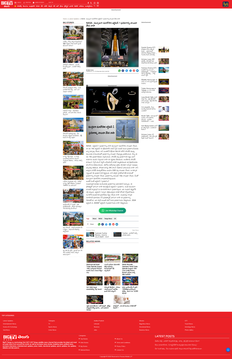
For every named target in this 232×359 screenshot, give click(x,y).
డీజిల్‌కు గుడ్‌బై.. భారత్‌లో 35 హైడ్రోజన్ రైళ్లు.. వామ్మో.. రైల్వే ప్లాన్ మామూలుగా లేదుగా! (177, 341)
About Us (119, 338)
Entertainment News (9, 323)
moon (94, 218)
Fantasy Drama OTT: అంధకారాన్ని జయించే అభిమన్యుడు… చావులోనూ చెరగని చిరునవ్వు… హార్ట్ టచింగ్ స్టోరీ (149, 71)
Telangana (51, 320)
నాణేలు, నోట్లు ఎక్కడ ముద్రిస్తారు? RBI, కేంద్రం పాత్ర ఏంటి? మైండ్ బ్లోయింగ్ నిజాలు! (72, 43)
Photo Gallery (189, 329)
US (115, 218)
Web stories (39, 2)
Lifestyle (96, 323)
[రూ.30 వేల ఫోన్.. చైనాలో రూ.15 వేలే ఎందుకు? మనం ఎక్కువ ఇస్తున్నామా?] (73, 242)
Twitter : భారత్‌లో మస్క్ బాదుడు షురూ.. (129, 234)
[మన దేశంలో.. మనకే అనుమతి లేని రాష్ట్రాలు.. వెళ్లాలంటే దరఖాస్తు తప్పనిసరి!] (73, 219)
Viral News (6, 329)
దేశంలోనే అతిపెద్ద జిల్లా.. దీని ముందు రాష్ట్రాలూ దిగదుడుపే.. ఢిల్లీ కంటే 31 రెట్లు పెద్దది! (72, 135)
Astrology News (190, 326)
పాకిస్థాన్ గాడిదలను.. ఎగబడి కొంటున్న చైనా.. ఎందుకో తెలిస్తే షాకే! (71, 66)
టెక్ (54, 6)
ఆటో (57, 6)
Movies (141, 320)
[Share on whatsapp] (119, 70)
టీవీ (42, 6)
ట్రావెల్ (71, 6)
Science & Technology (10, 326)
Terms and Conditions (123, 342)
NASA (100, 218)
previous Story (90, 230)
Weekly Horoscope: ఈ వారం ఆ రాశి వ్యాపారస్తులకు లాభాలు (149, 81)
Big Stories (83, 346)
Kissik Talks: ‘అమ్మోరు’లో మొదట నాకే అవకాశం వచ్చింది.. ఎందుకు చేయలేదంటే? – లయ (149, 118)
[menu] (97, 6)
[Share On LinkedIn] (130, 70)
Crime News (52, 329)
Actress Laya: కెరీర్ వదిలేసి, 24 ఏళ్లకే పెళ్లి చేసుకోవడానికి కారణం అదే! (149, 61)
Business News (144, 329)
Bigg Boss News (144, 323)
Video (19, 2)
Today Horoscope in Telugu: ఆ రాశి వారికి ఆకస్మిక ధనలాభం (148, 90)
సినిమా (38, 6)
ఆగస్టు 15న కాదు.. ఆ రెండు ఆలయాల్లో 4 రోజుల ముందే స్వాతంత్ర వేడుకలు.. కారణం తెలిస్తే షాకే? (72, 159)
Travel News (189, 323)
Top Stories (84, 338)
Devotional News (144, 326)
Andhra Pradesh (99, 320)
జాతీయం (81, 6)
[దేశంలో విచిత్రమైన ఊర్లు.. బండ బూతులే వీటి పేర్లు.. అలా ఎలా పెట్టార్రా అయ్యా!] (73, 79)
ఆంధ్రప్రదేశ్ (32, 6)
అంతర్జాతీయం (89, 6)
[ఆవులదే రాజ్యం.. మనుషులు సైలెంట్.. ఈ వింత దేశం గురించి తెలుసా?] (73, 102)
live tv (50, 2)
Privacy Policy (120, 346)
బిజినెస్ (76, 6)
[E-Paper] (226, 4)
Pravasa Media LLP (126, 356)
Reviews (96, 326)
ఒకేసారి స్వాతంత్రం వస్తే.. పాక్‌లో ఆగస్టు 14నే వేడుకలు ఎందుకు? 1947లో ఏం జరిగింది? (72, 183)
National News (85, 349)
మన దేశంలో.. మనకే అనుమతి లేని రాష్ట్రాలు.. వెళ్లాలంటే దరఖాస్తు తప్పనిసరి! (72, 229)
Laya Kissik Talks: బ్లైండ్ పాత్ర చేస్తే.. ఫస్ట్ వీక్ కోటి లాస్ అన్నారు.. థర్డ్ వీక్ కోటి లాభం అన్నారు (149, 99)
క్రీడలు (61, 6)
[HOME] (15, 6)
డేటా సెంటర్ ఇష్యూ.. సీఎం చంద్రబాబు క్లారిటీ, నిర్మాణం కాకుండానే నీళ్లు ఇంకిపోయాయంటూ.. (179, 348)
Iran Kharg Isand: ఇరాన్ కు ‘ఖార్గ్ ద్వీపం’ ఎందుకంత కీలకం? (149, 127)
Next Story (135, 230)
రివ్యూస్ (50, 6)
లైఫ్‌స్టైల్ (66, 6)
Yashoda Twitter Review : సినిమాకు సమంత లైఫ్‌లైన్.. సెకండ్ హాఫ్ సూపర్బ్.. (97, 235)
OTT (186, 320)
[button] (94, 6)
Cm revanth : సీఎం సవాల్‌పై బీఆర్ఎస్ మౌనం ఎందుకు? (148, 108)
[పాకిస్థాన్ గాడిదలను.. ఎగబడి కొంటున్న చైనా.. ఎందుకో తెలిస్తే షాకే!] (73, 56)
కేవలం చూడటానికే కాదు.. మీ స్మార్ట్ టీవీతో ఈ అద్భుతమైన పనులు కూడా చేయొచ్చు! (176, 344)
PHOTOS (28, 2)
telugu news (108, 218)
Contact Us (120, 349)
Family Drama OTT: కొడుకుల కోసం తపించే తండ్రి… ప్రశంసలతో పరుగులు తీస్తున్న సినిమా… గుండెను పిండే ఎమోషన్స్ (149, 51)
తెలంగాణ (25, 6)
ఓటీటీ (45, 6)
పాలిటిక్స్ (19, 6)
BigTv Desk (91, 70)
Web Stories (84, 342)
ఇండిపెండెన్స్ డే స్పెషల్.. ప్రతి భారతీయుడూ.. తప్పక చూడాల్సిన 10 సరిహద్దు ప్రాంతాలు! (72, 206)
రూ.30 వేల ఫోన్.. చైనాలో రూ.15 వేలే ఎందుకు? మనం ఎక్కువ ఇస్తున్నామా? (72, 252)
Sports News (52, 326)
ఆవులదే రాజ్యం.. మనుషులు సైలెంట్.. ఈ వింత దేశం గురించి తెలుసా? (72, 112)
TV (49, 323)
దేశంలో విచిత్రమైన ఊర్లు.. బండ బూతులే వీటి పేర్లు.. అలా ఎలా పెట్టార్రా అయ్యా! (72, 89)
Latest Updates (8, 320)
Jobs (95, 329)
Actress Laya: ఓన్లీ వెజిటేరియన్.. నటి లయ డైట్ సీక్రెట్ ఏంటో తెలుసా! (149, 136)
